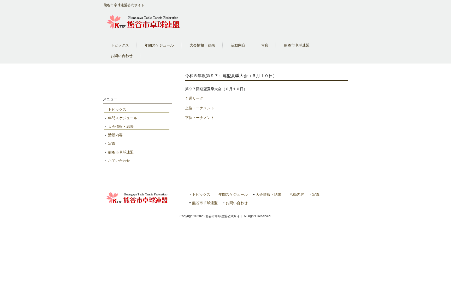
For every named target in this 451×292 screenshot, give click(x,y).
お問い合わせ (119, 160)
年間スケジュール (122, 118)
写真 (111, 143)
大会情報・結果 (121, 126)
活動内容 (115, 135)
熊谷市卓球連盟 (121, 152)
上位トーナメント (199, 108)
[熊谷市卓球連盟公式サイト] (144, 30)
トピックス (117, 109)
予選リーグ (194, 98)
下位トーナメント (199, 118)
